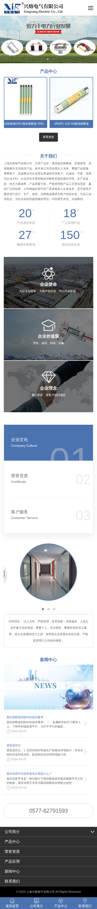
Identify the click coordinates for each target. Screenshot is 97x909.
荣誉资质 (19, 478)
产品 (48, 71)
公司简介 (12, 832)
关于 (48, 156)
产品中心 (12, 842)
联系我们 (12, 881)
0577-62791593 (48, 810)
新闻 (48, 659)
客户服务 (24, 515)
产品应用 (12, 861)
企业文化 (24, 442)
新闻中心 (12, 871)
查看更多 (48, 137)
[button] (43, 609)
